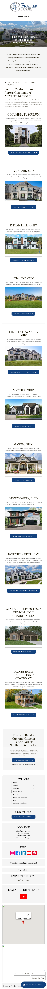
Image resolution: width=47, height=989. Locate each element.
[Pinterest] (34, 853)
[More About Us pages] (33, 788)
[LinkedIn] (23, 853)
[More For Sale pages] (33, 794)
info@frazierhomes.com (23, 831)
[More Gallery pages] (33, 785)
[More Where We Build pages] (33, 791)
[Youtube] (29, 853)
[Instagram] (12, 853)
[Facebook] (18, 853)
